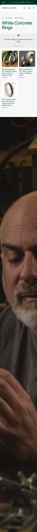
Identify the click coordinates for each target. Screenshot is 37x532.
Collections (9, 18)
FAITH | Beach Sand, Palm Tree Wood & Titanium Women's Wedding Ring (9, 102)
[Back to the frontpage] (2, 18)
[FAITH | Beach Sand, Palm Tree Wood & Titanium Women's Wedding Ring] (10, 89)
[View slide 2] (17, 46)
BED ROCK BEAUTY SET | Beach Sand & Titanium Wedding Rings (26, 72)
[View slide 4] (22, 46)
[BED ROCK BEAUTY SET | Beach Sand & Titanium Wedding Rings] (27, 59)
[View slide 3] (19, 46)
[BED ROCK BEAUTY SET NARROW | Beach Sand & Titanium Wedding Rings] (10, 59)
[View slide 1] (15, 46)
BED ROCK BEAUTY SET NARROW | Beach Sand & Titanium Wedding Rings (9, 72)
